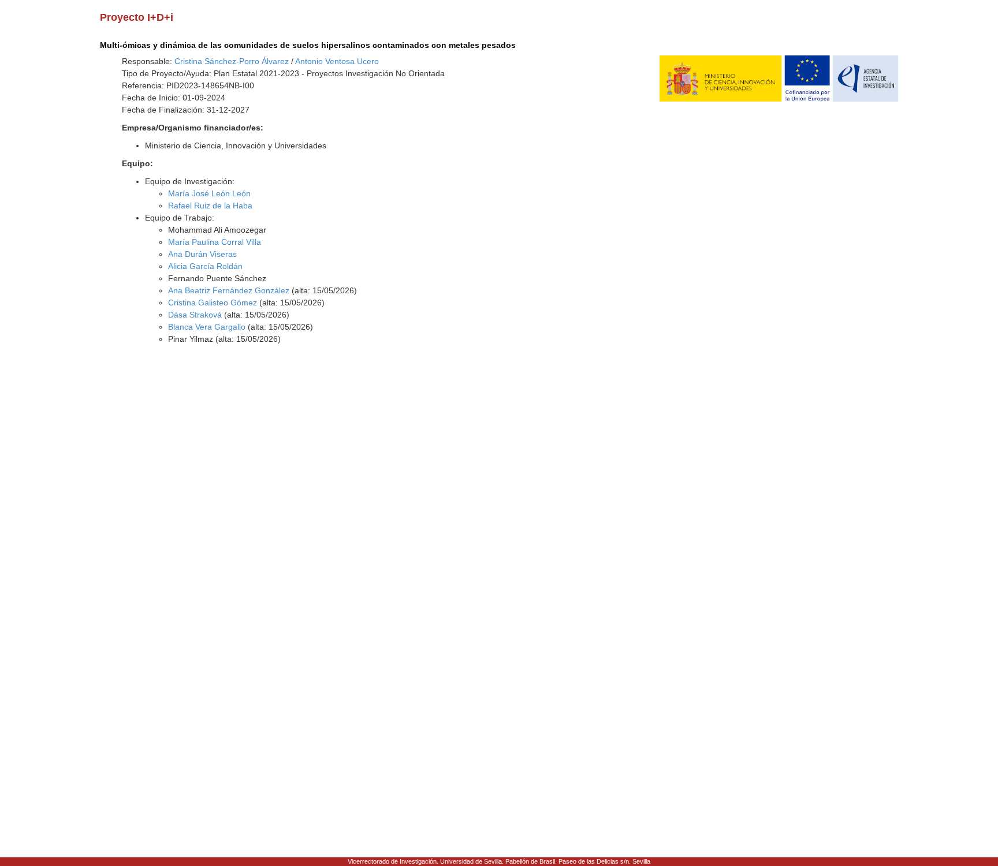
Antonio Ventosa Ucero (337, 61)
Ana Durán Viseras (202, 254)
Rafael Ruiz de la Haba (210, 205)
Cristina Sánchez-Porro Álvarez (231, 61)
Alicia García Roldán (205, 266)
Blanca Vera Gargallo (206, 326)
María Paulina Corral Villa (214, 242)
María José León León (209, 193)
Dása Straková (195, 314)
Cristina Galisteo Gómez (212, 302)
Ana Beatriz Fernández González (228, 290)
